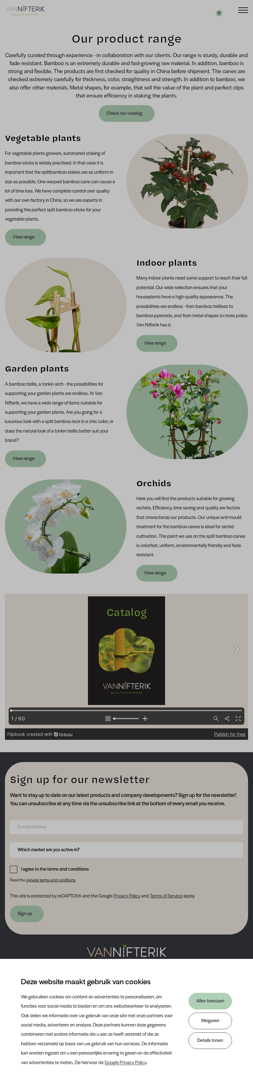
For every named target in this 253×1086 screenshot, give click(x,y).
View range (24, 237)
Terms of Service (166, 896)
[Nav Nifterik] (126, 954)
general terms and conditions (51, 880)
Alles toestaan (210, 1001)
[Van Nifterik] (24, 10)
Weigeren (210, 1020)
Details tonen (210, 1040)
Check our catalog (124, 113)
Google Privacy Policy (125, 1062)
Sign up (25, 913)
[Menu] (243, 9)
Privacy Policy (127, 896)
